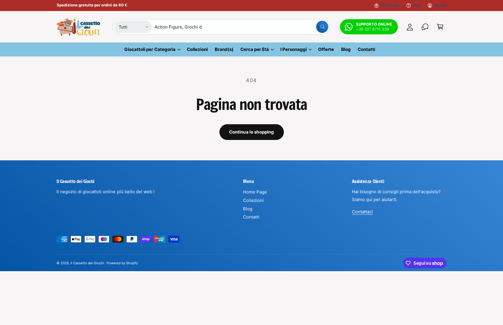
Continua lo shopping (251, 132)
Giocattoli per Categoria (149, 49)
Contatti (251, 217)
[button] (440, 26)
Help (417, 5)
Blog (247, 209)
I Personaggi (293, 49)
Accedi (440, 5)
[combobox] (241, 26)
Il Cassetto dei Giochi (87, 263)
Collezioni (253, 200)
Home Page (255, 192)
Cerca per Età (254, 49)
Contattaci (362, 211)
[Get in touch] (425, 26)
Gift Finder (390, 5)
